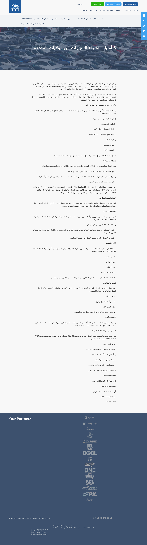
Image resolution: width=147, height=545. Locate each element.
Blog (136, 10)
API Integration (44, 518)
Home (84, 10)
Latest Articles (26, 19)
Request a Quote (114, 4)
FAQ (118, 10)
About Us (93, 10)
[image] (33, 530)
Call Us (98, 4)
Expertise (12, 518)
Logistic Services (106, 10)
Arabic (80, 4)
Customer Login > (130, 4)
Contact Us (127, 10)
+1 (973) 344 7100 (42, 530)
